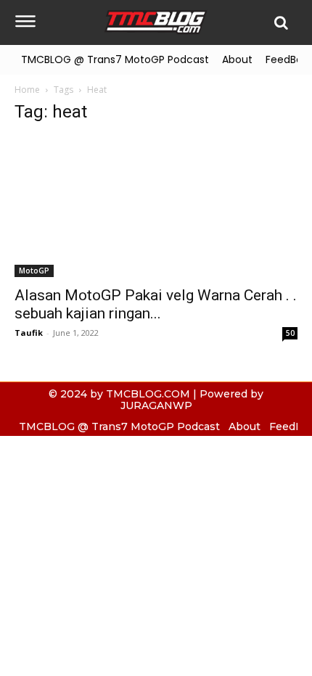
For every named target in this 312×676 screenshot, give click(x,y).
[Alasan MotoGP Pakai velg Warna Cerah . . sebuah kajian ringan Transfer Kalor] (156, 207)
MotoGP (34, 270)
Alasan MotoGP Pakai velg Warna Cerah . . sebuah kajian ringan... (156, 304)
